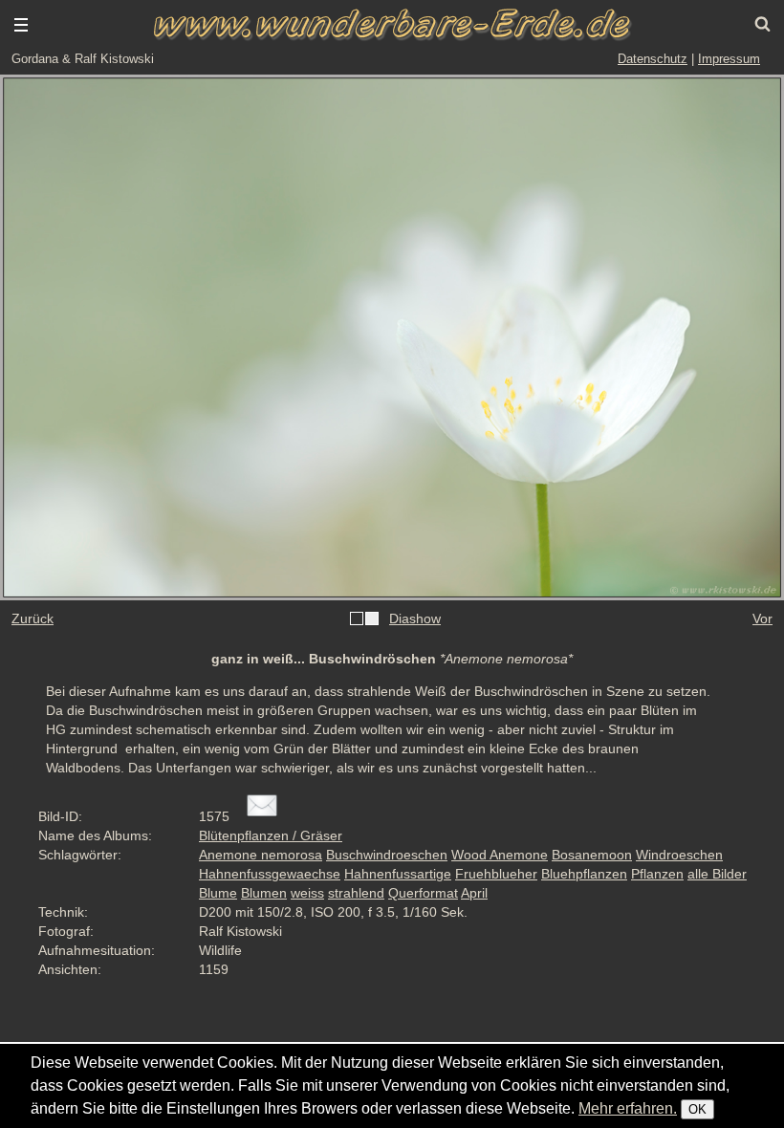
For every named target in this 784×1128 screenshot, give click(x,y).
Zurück (32, 618)
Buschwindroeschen (386, 854)
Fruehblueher (496, 873)
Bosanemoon (592, 854)
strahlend (356, 892)
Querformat (423, 892)
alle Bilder (717, 873)
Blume (218, 892)
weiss (307, 892)
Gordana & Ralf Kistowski (82, 59)
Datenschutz (652, 59)
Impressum (729, 59)
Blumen (264, 892)
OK (697, 1109)
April (474, 892)
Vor (762, 618)
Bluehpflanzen (584, 873)
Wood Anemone (499, 854)
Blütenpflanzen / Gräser (270, 835)
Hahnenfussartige (397, 873)
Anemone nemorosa (260, 854)
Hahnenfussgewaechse (269, 873)
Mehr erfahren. (627, 1108)
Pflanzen (657, 873)
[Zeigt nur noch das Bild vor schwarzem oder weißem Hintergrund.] (364, 619)
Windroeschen (679, 854)
